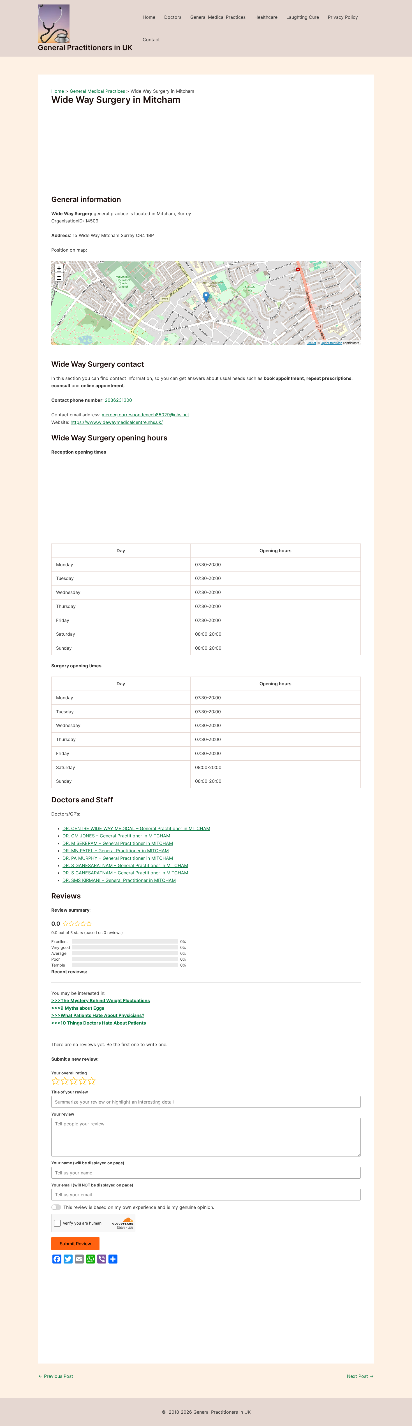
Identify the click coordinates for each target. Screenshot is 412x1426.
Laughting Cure (302, 17)
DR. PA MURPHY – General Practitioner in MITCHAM (118, 858)
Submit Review (75, 1243)
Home (149, 17)
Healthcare (265, 17)
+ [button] (59, 268)
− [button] (59, 276)
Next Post (360, 1376)
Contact (151, 39)
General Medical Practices (218, 17)
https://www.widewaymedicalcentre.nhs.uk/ (117, 422)
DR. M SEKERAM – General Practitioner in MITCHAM (118, 843)
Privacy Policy (343, 17)
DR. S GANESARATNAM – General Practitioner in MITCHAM (125, 865)
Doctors (172, 17)
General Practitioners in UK (85, 47)
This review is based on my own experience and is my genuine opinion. (138, 1207)
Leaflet (311, 342)
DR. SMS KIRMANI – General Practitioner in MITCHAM (119, 880)
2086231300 (118, 400)
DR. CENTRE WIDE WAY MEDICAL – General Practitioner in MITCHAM (136, 828)
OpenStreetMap (331, 342)
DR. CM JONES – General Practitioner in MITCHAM (116, 836)
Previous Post (55, 1376)
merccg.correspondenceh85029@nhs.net (145, 414)
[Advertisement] (206, 153)
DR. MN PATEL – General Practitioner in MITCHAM (116, 850)
